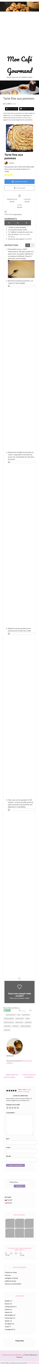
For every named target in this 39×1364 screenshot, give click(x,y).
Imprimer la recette (27, 109)
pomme (27, 1018)
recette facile (19, 1022)
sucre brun (7, 1026)
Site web (8, 1156)
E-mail (8, 1147)
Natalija (14, 104)
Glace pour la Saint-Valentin (13, 1284)
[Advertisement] (19, 32)
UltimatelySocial (33, 1363)
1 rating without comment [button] (24, 1091)
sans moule (28, 1022)
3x (26, 223)
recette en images (8, 1022)
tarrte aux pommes (25, 1026)
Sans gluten (8, 1324)
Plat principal (9, 1318)
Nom (8, 1139)
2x (18, 223)
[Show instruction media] (27, 245)
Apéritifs (7, 1301)
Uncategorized (9, 1329)
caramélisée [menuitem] (28, 120)
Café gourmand (9, 1307)
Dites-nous (13, 998)
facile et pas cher (10, 1015)
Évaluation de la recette (13, 1105)
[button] (5, 175)
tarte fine (6, 1030)
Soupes (7, 1327)
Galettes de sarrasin (10, 1281)
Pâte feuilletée (9, 1315)
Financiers (8, 1275)
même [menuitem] (5, 118)
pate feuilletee (19, 1018)
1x (9, 223)
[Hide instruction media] (32, 245)
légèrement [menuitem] (20, 120)
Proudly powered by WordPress (12, 1355)
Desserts (25, 1061)
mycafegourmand (8, 1018)
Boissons (7, 1304)
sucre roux (15, 1026)
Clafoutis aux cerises (11, 1272)
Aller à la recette (12, 109)
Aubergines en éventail (11, 1278)
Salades (7, 1321)
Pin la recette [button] (20, 188)
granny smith (25, 1015)
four (18, 1015)
